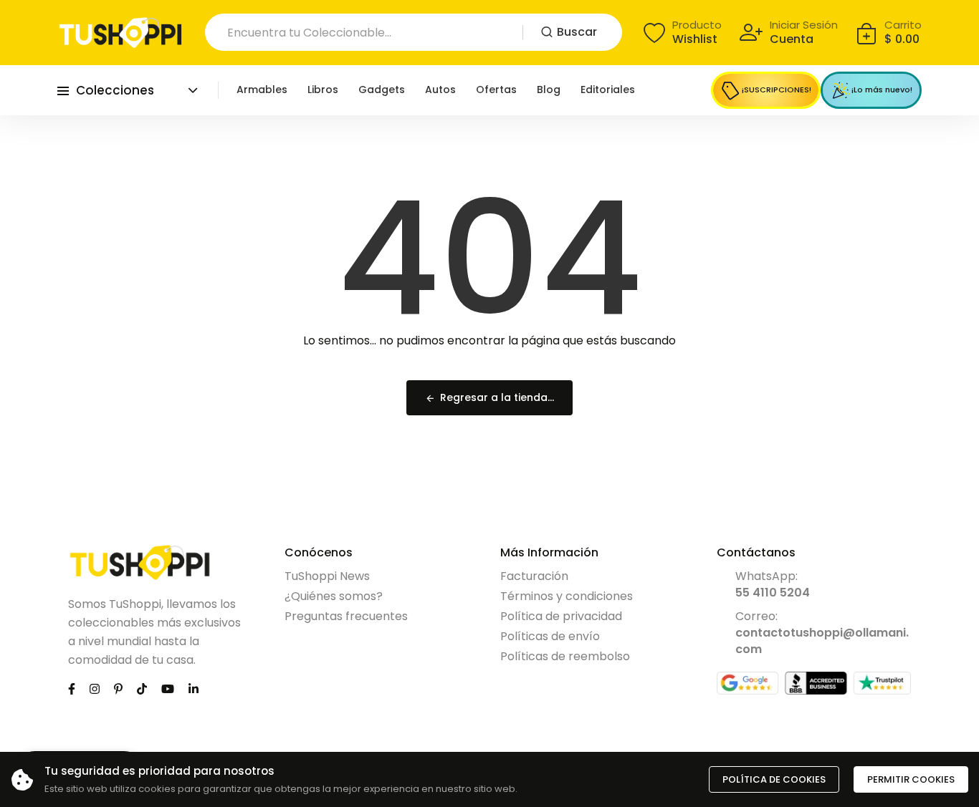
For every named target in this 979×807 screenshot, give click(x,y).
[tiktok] (142, 688)
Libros (322, 89)
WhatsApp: (772, 584)
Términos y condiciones (566, 596)
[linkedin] (193, 688)
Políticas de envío (550, 636)
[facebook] (71, 688)
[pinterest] (118, 688)
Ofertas (496, 89)
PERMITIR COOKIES (911, 779)
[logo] (120, 32)
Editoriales (608, 89)
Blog (548, 89)
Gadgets (381, 89)
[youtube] (167, 688)
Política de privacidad (561, 616)
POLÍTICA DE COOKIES (774, 779)
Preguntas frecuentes (346, 616)
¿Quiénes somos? (334, 596)
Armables (262, 89)
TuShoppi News (327, 576)
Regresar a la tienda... (497, 397)
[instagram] (95, 688)
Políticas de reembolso (565, 656)
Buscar (577, 32)
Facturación (534, 576)
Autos (440, 89)
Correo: (822, 632)
